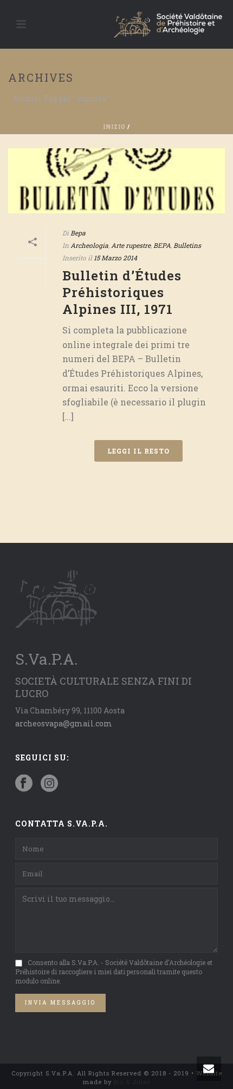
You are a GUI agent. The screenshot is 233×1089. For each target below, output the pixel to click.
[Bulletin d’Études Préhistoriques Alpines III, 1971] (116, 180)
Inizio (114, 126)
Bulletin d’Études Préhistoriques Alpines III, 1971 (122, 292)
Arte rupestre (131, 245)
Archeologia (89, 245)
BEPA (162, 245)
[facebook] (24, 784)
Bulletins (187, 245)
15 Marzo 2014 (115, 257)
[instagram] (49, 784)
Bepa (78, 232)
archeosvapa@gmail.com (63, 723)
